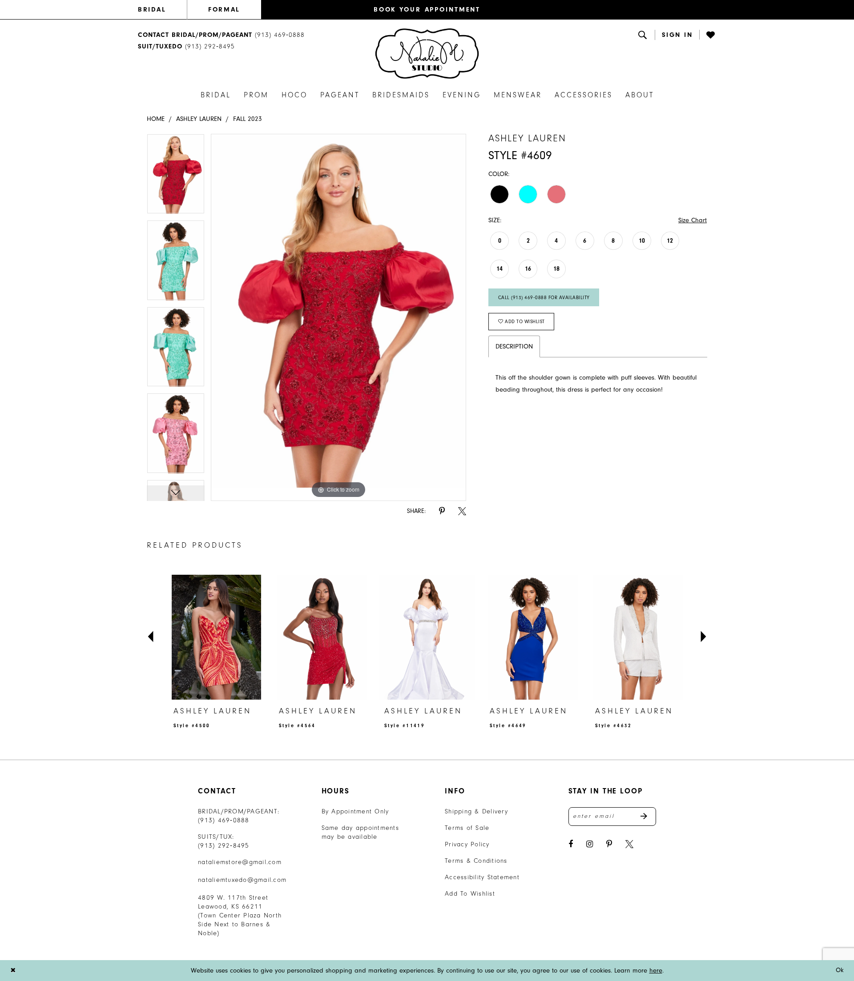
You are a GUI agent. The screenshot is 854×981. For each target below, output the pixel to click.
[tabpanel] (176, 177)
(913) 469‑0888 (224, 820)
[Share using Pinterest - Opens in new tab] (442, 511)
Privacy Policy (467, 844)
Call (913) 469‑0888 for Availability (544, 297)
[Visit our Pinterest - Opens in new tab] (609, 844)
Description (514, 346)
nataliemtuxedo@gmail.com (242, 880)
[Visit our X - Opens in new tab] (629, 844)
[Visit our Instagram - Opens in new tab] (589, 844)
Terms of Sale (467, 828)
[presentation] (216, 637)
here (655, 970)
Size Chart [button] (692, 220)
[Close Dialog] (12, 970)
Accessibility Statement (482, 877)
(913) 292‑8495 (224, 845)
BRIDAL (152, 9)
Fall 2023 (247, 119)
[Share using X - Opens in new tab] (462, 511)
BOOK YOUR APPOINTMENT (427, 9)
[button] (677, 35)
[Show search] (643, 35)
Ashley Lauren (199, 119)
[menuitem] (162, 10)
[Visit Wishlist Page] (711, 35)
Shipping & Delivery (476, 811)
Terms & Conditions (476, 861)
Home (156, 119)
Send (648, 816)
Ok (840, 970)
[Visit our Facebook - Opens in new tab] (570, 844)
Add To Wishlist (470, 893)
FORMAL (224, 9)
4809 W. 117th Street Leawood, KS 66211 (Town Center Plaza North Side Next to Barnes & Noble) (240, 915)
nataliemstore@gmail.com (240, 862)
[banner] (427, 53)
